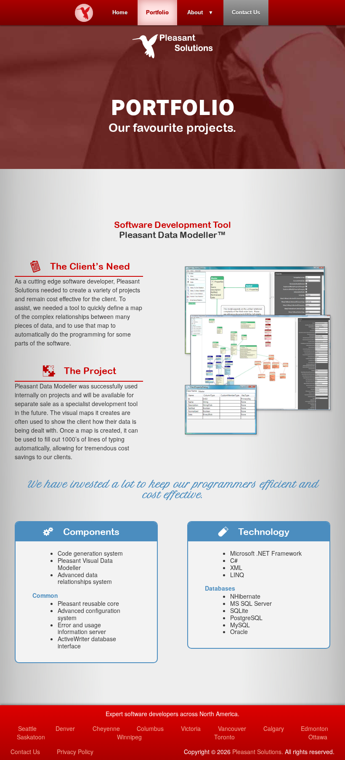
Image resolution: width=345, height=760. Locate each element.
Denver (65, 728)
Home (119, 12)
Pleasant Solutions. (257, 751)
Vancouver (232, 728)
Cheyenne (106, 728)
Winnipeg (129, 737)
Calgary (273, 728)
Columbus (150, 728)
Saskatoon (31, 737)
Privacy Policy (75, 751)
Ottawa (317, 737)
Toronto (224, 737)
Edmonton (314, 728)
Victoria (191, 728)
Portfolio (157, 12)
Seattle (27, 728)
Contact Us (246, 12)
